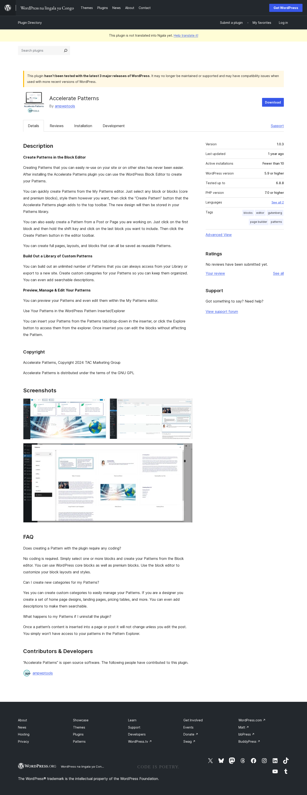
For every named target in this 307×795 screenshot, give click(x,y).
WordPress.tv (140, 741)
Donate (190, 734)
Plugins (78, 734)
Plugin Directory (30, 22)
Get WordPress (286, 8)
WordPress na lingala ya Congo (83, 766)
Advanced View (219, 234)
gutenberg (275, 212)
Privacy (23, 741)
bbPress (246, 734)
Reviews (57, 126)
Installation (83, 126)
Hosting (23, 734)
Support (277, 126)
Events (188, 727)
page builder (258, 221)
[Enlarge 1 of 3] (100, 404)
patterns (276, 221)
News (22, 727)
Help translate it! (186, 35)
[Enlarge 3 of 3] (186, 449)
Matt (243, 727)
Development (114, 126)
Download (273, 102)
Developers (137, 734)
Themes (79, 727)
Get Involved (193, 720)
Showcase (81, 720)
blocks (248, 212)
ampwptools (65, 106)
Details (33, 126)
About (22, 720)
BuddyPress (249, 741)
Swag (189, 741)
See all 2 (277, 202)
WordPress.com (252, 720)
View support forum (222, 311)
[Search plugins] (65, 50)
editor (260, 212)
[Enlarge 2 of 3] (186, 404)
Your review (215, 273)
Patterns (79, 741)
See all (278, 273)
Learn (132, 720)
